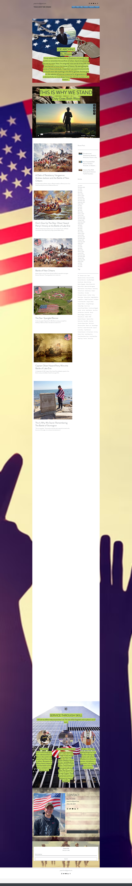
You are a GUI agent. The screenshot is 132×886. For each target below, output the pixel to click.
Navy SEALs (86, 321)
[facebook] (97, 3)
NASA (86, 316)
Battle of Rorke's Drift (90, 284)
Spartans (95, 327)
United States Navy (93, 336)
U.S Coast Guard (89, 332)
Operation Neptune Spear (83, 323)
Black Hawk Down (81, 288)
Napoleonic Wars (90, 319)
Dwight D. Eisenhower (88, 299)
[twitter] (91, 3)
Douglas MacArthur (94, 297)
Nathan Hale (80, 321)
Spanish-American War (87, 327)
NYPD (90, 316)
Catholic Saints (88, 290)
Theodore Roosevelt (82, 332)
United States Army (89, 334)
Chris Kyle (87, 293)
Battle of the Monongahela (90, 286)
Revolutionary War (81, 325)
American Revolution (82, 280)
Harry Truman (87, 306)
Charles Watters (81, 293)
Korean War (87, 312)
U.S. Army (96, 332)
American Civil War (90, 277)
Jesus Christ (95, 310)
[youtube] (93, 3)
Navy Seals (91, 321)
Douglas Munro (81, 299)
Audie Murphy (80, 282)
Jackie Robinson (89, 310)
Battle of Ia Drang (87, 282)
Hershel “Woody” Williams (83, 308)
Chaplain (93, 290)
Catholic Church (81, 290)
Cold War (89, 295)
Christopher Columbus (82, 295)
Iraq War (79, 310)
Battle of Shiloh (81, 286)
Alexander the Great (82, 277)
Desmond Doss (87, 297)
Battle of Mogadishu (81, 284)
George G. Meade (90, 301)
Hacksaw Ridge (80, 306)
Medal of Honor (88, 314)
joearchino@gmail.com (40, 3)
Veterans (85, 338)
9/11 (78, 275)
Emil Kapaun (96, 299)
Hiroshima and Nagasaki (93, 308)
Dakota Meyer (80, 297)
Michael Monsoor (81, 316)
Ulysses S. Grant (81, 334)
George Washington (90, 303)
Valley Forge (80, 338)
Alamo (88, 275)
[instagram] (89, 3)
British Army (95, 288)
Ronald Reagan (95, 325)
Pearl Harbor (91, 323)
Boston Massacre (88, 288)
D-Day (93, 295)
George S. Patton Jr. (82, 303)
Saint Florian (80, 327)
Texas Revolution (87, 329)
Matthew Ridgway (81, 314)
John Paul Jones (81, 312)
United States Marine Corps (83, 336)
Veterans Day (90, 338)
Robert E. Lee (88, 325)
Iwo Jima (83, 310)
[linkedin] (95, 3)
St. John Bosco (80, 329)
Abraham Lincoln (83, 275)
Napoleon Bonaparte (82, 319)
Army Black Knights (90, 280)
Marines (91, 312)
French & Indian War (82, 301)
